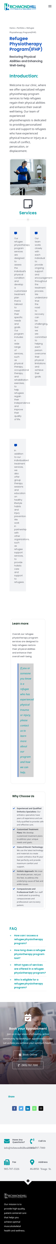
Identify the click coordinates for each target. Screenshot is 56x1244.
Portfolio (20, 28)
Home (12, 28)
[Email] (41, 1108)
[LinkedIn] (28, 1108)
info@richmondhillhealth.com (20, 1147)
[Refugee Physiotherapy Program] (28, 160)
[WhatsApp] (34, 1108)
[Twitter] (21, 1108)
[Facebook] (14, 1108)
